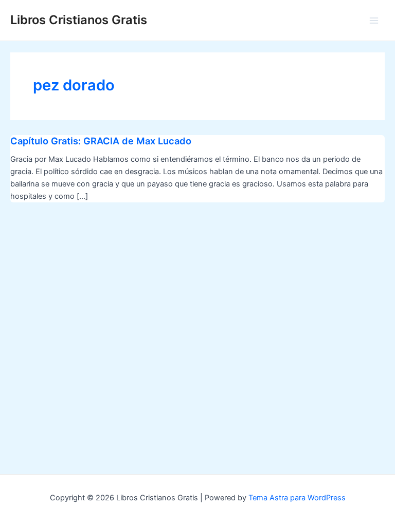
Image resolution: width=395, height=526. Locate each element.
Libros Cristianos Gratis (78, 19)
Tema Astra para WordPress (297, 497)
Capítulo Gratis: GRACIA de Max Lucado (100, 140)
